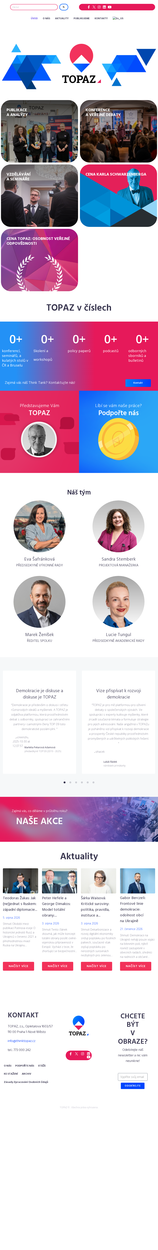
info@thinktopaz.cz (21, 1041)
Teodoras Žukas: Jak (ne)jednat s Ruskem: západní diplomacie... (20, 904)
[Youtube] (109, 7)
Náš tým (79, 493)
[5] (88, 782)
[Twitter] (94, 7)
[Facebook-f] (88, 7)
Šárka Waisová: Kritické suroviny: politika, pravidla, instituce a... (95, 907)
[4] (82, 782)
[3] (76, 782)
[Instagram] (99, 7)
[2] (70, 782)
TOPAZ (39, 413)
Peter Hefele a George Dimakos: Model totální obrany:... (56, 907)
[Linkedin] (104, 7)
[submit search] (63, 7)
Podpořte (118, 413)
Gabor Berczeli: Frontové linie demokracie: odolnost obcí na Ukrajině (132, 909)
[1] (64, 782)
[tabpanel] (39, 722)
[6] (93, 782)
